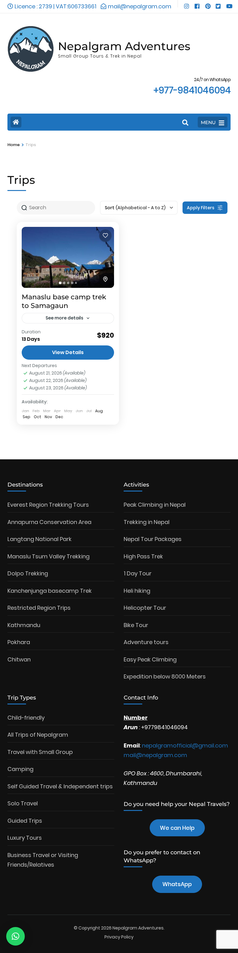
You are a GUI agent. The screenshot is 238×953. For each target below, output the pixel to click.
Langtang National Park (39, 539)
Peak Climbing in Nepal (155, 505)
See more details (64, 318)
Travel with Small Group (40, 752)
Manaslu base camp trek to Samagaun (64, 301)
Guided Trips (24, 821)
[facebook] (197, 4)
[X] (218, 4)
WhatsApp (177, 884)
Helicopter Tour (145, 608)
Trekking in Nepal (147, 522)
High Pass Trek (143, 556)
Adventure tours (146, 642)
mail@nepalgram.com (155, 755)
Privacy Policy (119, 937)
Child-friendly (26, 717)
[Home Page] (16, 122)
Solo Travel (22, 803)
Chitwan (19, 659)
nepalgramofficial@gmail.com (185, 745)
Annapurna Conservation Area (49, 522)
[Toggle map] (105, 279)
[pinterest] (207, 4)
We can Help (177, 828)
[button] (15, 936)
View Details (68, 352)
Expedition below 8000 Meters (165, 676)
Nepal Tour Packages (153, 539)
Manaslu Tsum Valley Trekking (48, 556)
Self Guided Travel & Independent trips (60, 786)
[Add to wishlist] (105, 235)
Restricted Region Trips (39, 608)
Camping (20, 769)
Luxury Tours (24, 838)
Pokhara (18, 642)
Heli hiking (137, 591)
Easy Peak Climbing (150, 659)
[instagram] (186, 4)
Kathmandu (23, 625)
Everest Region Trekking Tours (48, 505)
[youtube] (228, 4)
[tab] (60, 283)
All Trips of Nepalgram (37, 735)
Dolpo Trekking (27, 573)
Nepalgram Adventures (124, 46)
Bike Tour (136, 625)
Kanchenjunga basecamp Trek (49, 591)
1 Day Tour (138, 573)
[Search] (185, 123)
